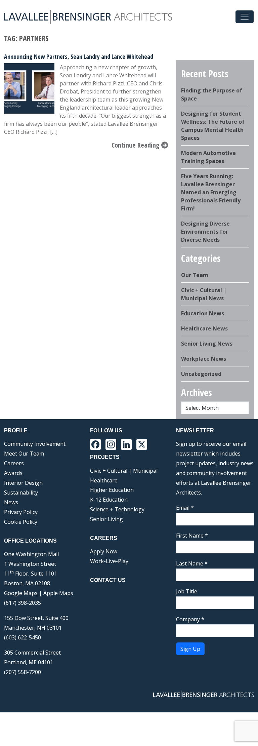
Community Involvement (35, 443)
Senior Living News (206, 343)
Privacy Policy (21, 512)
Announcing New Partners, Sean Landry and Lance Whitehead (78, 56)
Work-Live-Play (109, 561)
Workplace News (203, 358)
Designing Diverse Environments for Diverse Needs (205, 231)
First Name (192, 535)
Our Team (194, 275)
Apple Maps (58, 593)
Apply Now (103, 551)
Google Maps (21, 593)
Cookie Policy (20, 521)
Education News (202, 313)
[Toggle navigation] (244, 17)
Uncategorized (201, 374)
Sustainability (21, 492)
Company (190, 619)
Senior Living (106, 519)
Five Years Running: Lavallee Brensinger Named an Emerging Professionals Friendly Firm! (211, 192)
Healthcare (104, 480)
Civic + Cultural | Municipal (124, 470)
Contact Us (108, 580)
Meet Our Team (24, 453)
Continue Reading (136, 145)
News (11, 502)
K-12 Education (109, 499)
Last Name (192, 563)
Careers (14, 463)
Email (185, 507)
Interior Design (23, 482)
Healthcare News (204, 328)
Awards (13, 473)
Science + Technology (117, 509)
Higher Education (112, 490)
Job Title (186, 591)
